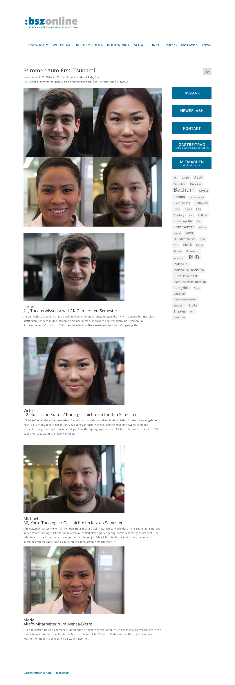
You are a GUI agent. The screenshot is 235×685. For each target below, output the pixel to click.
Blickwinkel (195, 183)
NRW (202, 239)
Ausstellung (180, 183)
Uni (192, 311)
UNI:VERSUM (38, 45)
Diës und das (182, 203)
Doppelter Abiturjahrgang (45, 81)
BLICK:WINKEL (118, 45)
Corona (179, 196)
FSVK (191, 215)
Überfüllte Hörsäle (103, 81)
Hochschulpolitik (183, 221)
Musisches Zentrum (184, 239)
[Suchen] (207, 71)
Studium (179, 305)
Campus (203, 190)
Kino (199, 221)
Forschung (179, 215)
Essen (177, 209)
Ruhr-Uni (181, 264)
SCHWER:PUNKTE (147, 45)
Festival (188, 209)
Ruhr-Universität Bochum (190, 282)
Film (198, 209)
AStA (198, 177)
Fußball (202, 215)
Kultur (202, 227)
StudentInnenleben (81, 81)
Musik (189, 233)
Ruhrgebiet (182, 288)
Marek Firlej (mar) (90, 77)
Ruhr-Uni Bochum (189, 270)
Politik (187, 245)
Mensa (65, 81)
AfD (176, 178)
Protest (178, 251)
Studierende (179, 293)
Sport (197, 288)
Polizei (199, 244)
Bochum (184, 189)
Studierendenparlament (185, 299)
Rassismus (192, 251)
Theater (179, 311)
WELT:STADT (62, 45)
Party (176, 245)
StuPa (193, 305)
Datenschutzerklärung (37, 673)
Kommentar (184, 227)
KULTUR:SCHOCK (89, 45)
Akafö (185, 178)
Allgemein (123, 81)
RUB (194, 257)
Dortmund (201, 203)
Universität (179, 317)
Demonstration (196, 197)
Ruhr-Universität (185, 276)
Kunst (177, 233)
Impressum (62, 673)
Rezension (179, 258)
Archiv (206, 45)
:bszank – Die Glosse (181, 45)
